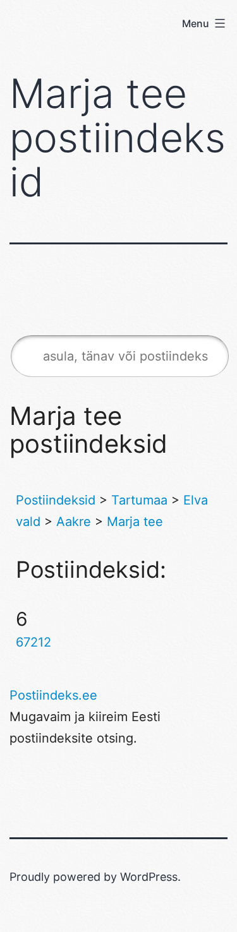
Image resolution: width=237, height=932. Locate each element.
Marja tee (135, 521)
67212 (33, 642)
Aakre (73, 521)
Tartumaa (139, 500)
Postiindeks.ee (53, 695)
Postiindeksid (55, 500)
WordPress (149, 876)
